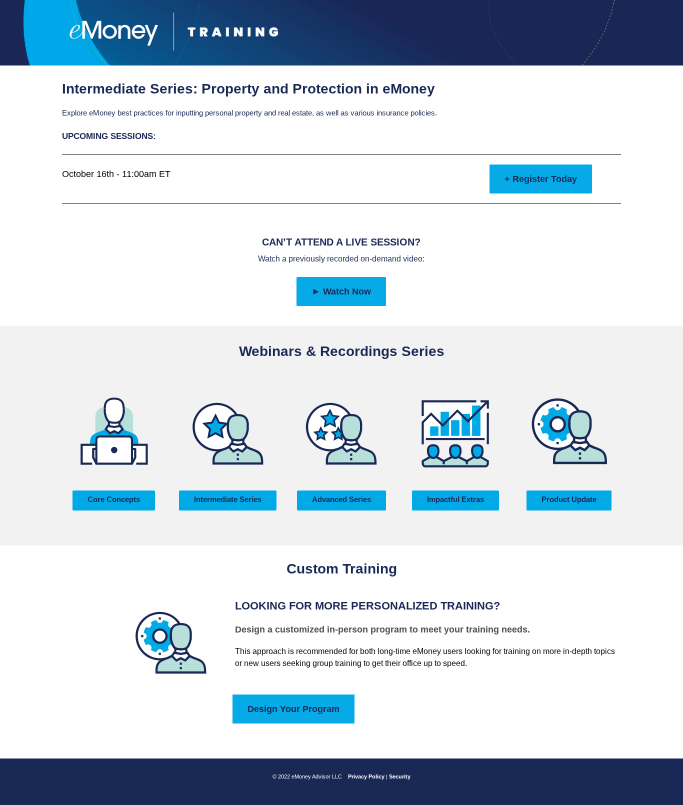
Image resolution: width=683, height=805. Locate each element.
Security (399, 777)
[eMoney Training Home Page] (174, 31)
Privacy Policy (366, 777)
